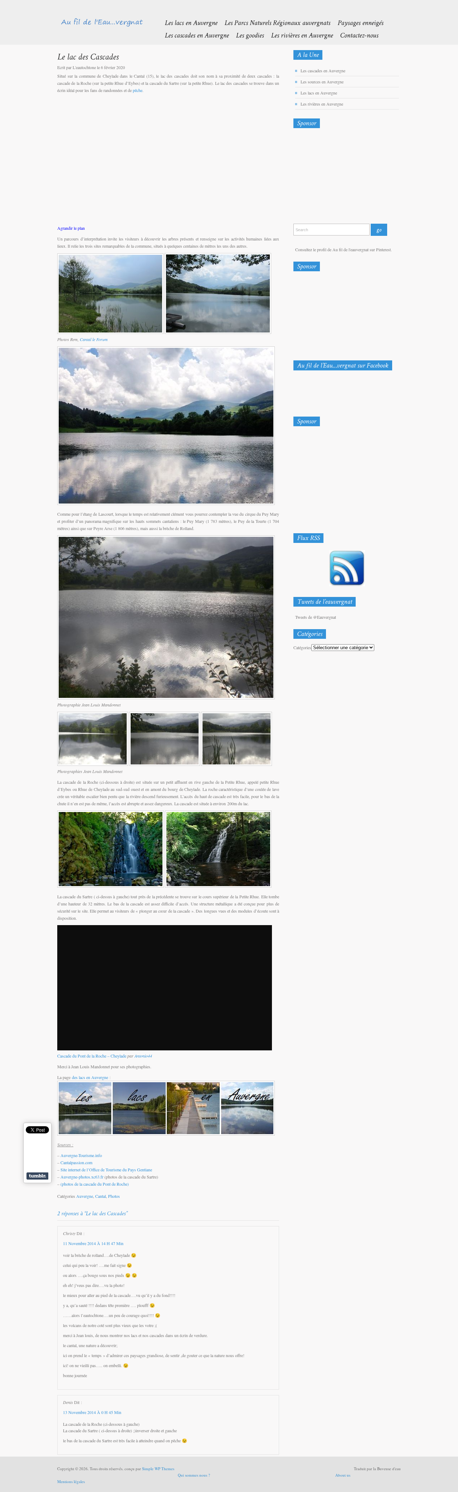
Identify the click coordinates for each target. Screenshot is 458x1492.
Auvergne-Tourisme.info (81, 1155)
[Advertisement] (331, 177)
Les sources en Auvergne (322, 81)
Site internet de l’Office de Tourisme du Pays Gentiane (106, 1169)
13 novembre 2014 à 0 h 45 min (92, 1412)
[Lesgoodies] (246, 35)
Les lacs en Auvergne (319, 93)
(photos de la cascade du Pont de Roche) (94, 1184)
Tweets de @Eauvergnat (315, 617)
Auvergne (84, 1196)
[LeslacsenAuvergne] (187, 22)
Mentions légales (71, 1481)
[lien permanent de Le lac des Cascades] (88, 56)
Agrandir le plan (71, 228)
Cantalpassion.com (76, 1162)
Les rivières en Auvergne (322, 104)
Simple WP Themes (158, 1468)
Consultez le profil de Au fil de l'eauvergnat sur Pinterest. (343, 249)
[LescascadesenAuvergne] (193, 35)
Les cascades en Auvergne (323, 70)
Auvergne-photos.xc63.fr (81, 1177)
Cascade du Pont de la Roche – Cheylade (91, 1056)
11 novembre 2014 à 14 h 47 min (93, 1243)
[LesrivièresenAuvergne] (298, 35)
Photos (114, 1196)
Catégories (302, 647)
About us (342, 1475)
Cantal (100, 1196)
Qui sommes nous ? (194, 1475)
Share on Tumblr (37, 1176)
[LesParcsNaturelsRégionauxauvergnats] (273, 22)
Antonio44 (143, 1056)
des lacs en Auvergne (90, 1077)
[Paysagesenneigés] (356, 22)
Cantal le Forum (94, 339)
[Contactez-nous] (355, 35)
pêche (137, 90)
